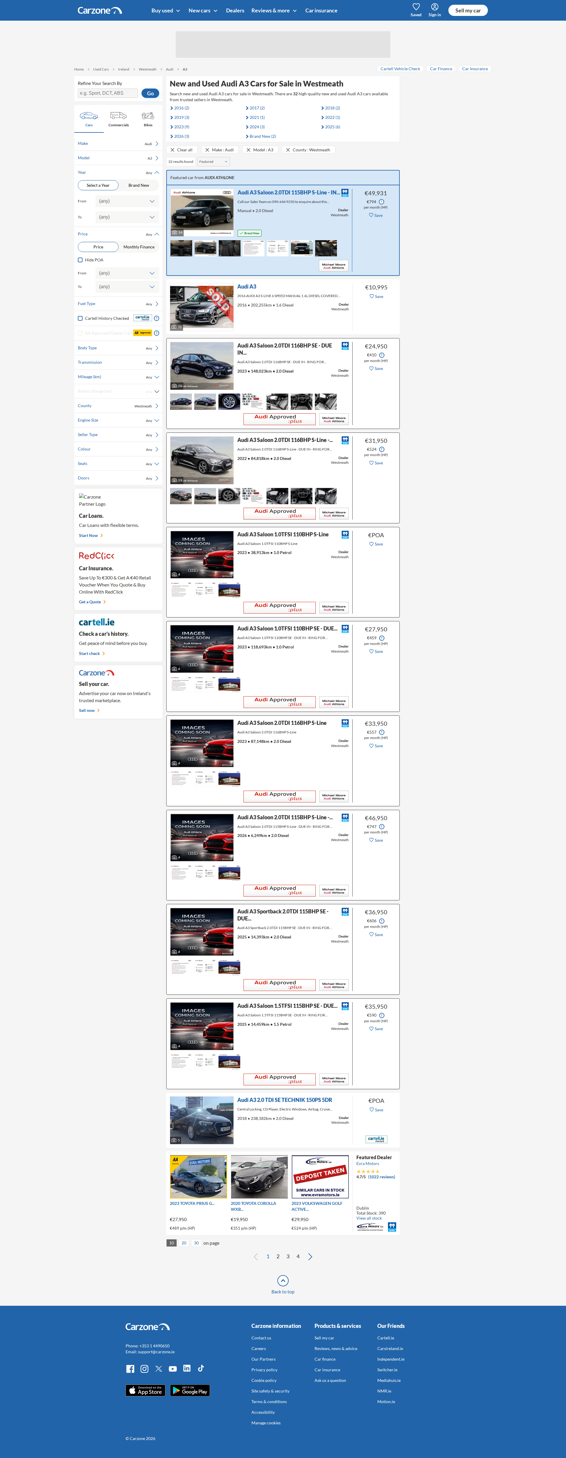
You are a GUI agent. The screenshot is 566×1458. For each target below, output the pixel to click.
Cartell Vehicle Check (400, 68)
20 (184, 1242)
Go (150, 93)
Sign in (435, 14)
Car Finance (441, 68)
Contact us (261, 1337)
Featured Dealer (374, 1157)
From (82, 201)
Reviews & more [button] (271, 10)
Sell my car (468, 10)
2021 (257, 117)
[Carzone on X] (158, 1372)
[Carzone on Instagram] (144, 1372)
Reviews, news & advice (336, 1348)
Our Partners (263, 1359)
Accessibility (263, 1412)
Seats (115, 463)
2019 (181, 117)
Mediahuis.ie (389, 1380)
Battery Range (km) (115, 391)
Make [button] (115, 143)
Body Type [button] (115, 347)
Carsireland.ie (390, 1348)
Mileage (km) (115, 376)
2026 (181, 136)
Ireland (123, 69)
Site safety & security (270, 1390)
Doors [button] (115, 478)
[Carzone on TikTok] (201, 1372)
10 (171, 1242)
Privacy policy (264, 1369)
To (80, 217)
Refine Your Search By (100, 83)
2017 (257, 107)
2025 (332, 126)
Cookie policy (264, 1380)
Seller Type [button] (115, 434)
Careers (258, 1348)
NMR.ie (384, 1390)
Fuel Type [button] (115, 303)
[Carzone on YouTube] (172, 1372)
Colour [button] (115, 449)
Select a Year (98, 185)
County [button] (115, 405)
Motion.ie (386, 1401)
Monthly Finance (139, 246)
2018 (332, 107)
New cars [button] (200, 10)
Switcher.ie (387, 1369)
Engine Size (115, 420)
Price (98, 246)
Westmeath (148, 69)
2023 (181, 126)
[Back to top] (283, 1280)
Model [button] (115, 157)
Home (79, 69)
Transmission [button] (115, 362)
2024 (257, 126)
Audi (169, 69)
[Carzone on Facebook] (130, 1372)
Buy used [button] (163, 10)
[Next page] (310, 1256)
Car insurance (321, 10)
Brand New (139, 185)
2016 (181, 107)
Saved (416, 14)
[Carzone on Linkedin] (187, 1372)
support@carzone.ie (156, 1351)
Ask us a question (330, 1380)
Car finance (325, 1359)
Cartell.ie (385, 1337)
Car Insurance (475, 68)
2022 (332, 117)
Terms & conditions (269, 1401)
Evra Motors (367, 1163)
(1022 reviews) (381, 1176)
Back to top (283, 1291)
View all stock (369, 1218)
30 (196, 1242)
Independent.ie (390, 1359)
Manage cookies (266, 1422)
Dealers (235, 10)
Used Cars (101, 69)
